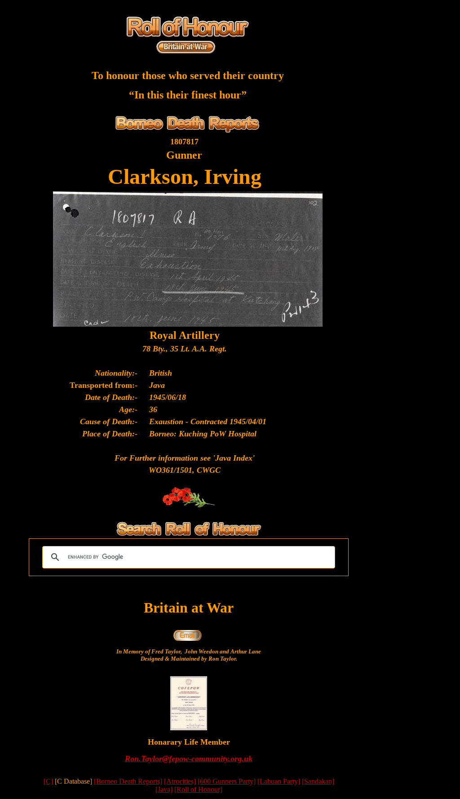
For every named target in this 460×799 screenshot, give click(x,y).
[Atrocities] (180, 781)
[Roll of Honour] (198, 789)
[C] (48, 781)
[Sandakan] (318, 781)
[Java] (163, 789)
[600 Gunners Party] (227, 781)
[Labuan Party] (278, 781)
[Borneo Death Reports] (128, 781)
